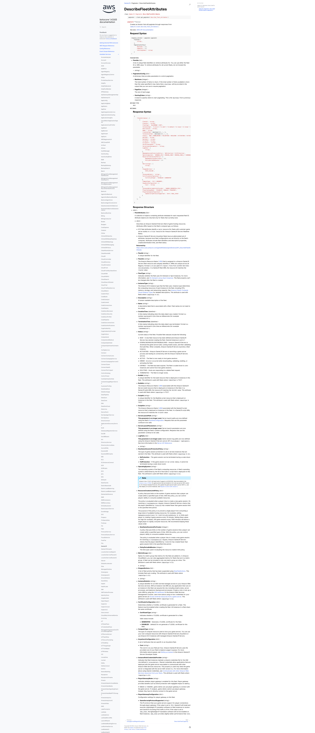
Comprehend (105, 337)
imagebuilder (105, 598)
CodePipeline (105, 320)
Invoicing (104, 618)
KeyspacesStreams (107, 677)
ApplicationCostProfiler (108, 125)
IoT (102, 621)
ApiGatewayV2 (105, 97)
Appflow (103, 109)
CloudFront (104, 268)
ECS (102, 471)
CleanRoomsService (107, 250)
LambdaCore (105, 715)
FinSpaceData (105, 520)
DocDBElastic (105, 436)
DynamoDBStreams (107, 454)
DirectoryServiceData (107, 445)
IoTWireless (104, 651)
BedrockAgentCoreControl (109, 203)
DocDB (103, 433)
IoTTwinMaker (105, 648)
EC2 (102, 459)
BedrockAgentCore (107, 200)
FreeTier (103, 540)
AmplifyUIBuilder (106, 89)
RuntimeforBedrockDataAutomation (109, 209)
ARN (160, 261)
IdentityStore (105, 595)
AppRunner (104, 131)
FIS (102, 526)
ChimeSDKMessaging (107, 245)
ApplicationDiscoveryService (109, 424)
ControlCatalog (105, 373)
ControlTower (105, 376)
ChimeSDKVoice (106, 247)
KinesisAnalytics (106, 697)
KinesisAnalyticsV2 (107, 700)
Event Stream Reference (107, 51)
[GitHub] (190, 728)
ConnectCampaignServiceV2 (109, 361)
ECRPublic (104, 468)
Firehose (103, 523)
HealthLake (104, 586)
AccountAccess (105, 63)
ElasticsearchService (107, 508)
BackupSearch (105, 168)
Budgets (103, 224)
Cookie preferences (141, 729)
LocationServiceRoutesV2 (109, 558)
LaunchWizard (105, 721)
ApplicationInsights (107, 118)
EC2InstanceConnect (107, 462)
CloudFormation (106, 265)
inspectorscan (105, 607)
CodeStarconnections (107, 322)
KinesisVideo (105, 703)
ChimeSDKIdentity (106, 236)
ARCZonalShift (105, 142)
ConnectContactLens (107, 356)
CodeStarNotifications (108, 325)
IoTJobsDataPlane (106, 627)
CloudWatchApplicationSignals (109, 121)
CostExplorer (105, 227)
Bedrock (103, 191)
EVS (102, 514)
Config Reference (105, 48)
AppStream (104, 133)
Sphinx (132, 727)
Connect (103, 353)
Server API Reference (164, 443)
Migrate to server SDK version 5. (169, 486)
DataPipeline (105, 394)
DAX (102, 403)
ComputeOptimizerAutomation (109, 346)
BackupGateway (106, 165)
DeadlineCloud (105, 406)
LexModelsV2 (105, 729)
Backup (103, 162)
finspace (103, 517)
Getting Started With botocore (109, 43)
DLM (102, 428)
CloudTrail (104, 285)
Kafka (103, 663)
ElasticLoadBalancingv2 (108, 491)
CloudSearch (105, 279)
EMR (102, 497)
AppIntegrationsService (108, 112)
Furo (145, 727)
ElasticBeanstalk (106, 485)
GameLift (104, 546)
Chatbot (103, 230)
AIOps (103, 77)
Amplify (103, 83)
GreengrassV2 (105, 575)
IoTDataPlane (105, 624)
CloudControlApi (106, 259)
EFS (102, 474)
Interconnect (105, 612)
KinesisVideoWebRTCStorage (109, 694)
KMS (102, 706)
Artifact (103, 145)
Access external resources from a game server (165, 596)
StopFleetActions (179, 571)
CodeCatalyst (105, 299)
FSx (102, 543)
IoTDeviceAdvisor (106, 634)
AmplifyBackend (106, 86)
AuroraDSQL (105, 448)
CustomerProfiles (106, 386)
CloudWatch (105, 291)
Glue (102, 566)
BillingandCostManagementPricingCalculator (109, 183)
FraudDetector (105, 537)
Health (103, 583)
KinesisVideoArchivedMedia (109, 683)
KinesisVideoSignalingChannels (109, 689)
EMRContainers (105, 500)
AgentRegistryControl (107, 74)
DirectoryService (106, 442)
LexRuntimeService (107, 726)
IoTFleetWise (105, 637)
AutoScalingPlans (106, 156)
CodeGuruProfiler (106, 317)
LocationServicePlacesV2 (108, 555)
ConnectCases (105, 364)
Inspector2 (104, 609)
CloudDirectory (105, 262)
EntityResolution (106, 506)
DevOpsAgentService (107, 415)
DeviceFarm (104, 412)
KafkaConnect (105, 666)
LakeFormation (105, 709)
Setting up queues (167, 652)
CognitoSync (105, 334)
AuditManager (105, 151)
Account (103, 60)
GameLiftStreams (106, 549)
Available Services (105, 54)
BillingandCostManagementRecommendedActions (109, 187)
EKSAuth (103, 480)
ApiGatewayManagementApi (109, 95)
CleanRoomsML (105, 253)
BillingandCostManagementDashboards (109, 174)
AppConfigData (105, 103)
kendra (103, 669)
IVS (102, 654)
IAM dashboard (159, 592)
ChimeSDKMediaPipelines (109, 239)
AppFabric (104, 106)
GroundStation (105, 578)
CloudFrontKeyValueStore (109, 270)
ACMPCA (103, 69)
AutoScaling (104, 154)
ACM (102, 66)
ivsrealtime (104, 657)
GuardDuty (104, 581)
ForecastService (106, 532)
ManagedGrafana (106, 569)
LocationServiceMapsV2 (108, 552)
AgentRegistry (105, 71)
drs (102, 439)
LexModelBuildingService (108, 723)
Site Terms (132, 729)
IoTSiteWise (104, 643)
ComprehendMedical (107, 340)
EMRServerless (105, 503)
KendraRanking (105, 671)
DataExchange (105, 392)
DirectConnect (105, 420)
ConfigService (105, 350)
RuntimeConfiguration (156, 420)
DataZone (104, 400)
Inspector (104, 604)
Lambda (103, 712)
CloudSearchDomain (107, 282)
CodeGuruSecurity (106, 314)
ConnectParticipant (107, 370)
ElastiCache (104, 483)
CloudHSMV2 (105, 276)
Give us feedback (111, 38)
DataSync (104, 397)
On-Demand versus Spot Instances (161, 278)
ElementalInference (107, 494)
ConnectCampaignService (109, 358)
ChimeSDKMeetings (107, 242)
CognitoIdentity (105, 328)
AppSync (103, 136)
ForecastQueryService (108, 534)
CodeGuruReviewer (107, 311)
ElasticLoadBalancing (107, 488)
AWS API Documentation (145, 30)
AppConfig (104, 100)
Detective (104, 409)
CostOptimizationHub (107, 379)
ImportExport (105, 601)
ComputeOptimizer (106, 343)
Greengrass (104, 572)
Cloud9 (103, 256)
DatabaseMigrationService (109, 431)
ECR (102, 465)
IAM (102, 589)
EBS (102, 457)
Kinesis (103, 680)
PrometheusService (107, 80)
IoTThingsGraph (106, 646)
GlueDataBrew (105, 389)
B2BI (102, 159)
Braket (103, 221)
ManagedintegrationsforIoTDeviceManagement (109, 630)
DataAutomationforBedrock (109, 206)
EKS (102, 477)
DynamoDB (104, 451)
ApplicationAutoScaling (108, 115)
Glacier (103, 560)
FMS (102, 529)
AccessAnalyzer (106, 57)
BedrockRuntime (106, 213)
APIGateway (105, 92)
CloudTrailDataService (108, 288)
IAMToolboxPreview (107, 592)
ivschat (103, 660)
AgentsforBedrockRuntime (109, 197)
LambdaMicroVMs (106, 718)
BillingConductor (106, 219)
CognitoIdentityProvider (108, 331)
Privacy (126, 729)
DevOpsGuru (105, 418)
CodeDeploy (105, 308)
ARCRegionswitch (106, 139)
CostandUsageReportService (109, 382)
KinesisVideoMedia (107, 686)
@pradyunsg (139, 727)
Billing (103, 216)
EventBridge (105, 511)
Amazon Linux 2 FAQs (145, 483)
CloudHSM (104, 273)
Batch (103, 171)
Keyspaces (104, 674)
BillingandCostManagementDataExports (109, 179)
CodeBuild (104, 296)
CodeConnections (106, 305)
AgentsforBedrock (106, 194)
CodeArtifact (105, 294)
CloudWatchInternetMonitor (109, 615)
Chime (103, 233)
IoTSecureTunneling (107, 640)
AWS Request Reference (107, 45)
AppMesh (104, 128)
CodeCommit (105, 302)
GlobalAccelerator (106, 563)
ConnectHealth (105, 367)
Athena (103, 148)
